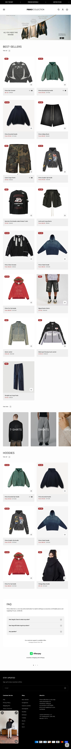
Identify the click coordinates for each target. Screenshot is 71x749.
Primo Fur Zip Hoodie (10, 308)
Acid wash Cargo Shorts (45, 221)
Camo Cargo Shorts (10, 177)
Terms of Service (7, 708)
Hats (23, 724)
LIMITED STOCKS (51, 2)
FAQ (4, 699)
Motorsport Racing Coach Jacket (47, 352)
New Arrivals (25, 699)
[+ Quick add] (31, 84)
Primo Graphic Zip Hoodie (45, 177)
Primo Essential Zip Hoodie (45, 90)
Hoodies (24, 711)
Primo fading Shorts (43, 134)
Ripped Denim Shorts (44, 308)
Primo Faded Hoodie (43, 265)
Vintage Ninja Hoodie (44, 584)
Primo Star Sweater (10, 90)
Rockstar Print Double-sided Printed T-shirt (16, 221)
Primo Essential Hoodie (11, 134)
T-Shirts (24, 718)
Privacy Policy (6, 702)
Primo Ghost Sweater (10, 265)
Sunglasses (25, 702)
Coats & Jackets (26, 705)
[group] (35, 27)
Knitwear (24, 714)
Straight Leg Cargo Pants (11, 395)
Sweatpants (25, 708)
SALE (23, 727)
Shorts (23, 721)
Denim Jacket (8, 352)
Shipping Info (6, 705)
